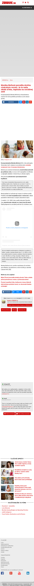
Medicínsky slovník (5, 562)
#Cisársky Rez (22, 309)
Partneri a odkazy (4, 550)
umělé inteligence (6, 512)
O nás (2, 542)
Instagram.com (8, 159)
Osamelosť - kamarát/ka (8, 506)
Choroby (3, 557)
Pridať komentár (10, 413)
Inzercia (2, 548)
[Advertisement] (17, 26)
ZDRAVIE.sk (5, 80)
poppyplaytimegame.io (7, 406)
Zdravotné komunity (5, 563)
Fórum (2, 567)
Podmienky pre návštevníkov (7, 545)
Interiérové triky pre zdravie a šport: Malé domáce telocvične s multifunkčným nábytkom (24, 495)
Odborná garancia (5, 544)
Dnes (11, 80)
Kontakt (2, 552)
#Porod (14, 309)
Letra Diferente (6, 508)
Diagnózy (3, 559)
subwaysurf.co (5, 393)
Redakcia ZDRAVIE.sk (12, 300)
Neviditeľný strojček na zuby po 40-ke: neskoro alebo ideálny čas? (23, 471)
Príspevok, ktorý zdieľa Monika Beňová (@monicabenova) (16, 245)
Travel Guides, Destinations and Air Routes (13, 514)
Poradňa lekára (4, 565)
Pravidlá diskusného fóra (6, 547)
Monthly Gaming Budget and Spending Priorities (15, 510)
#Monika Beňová (6, 309)
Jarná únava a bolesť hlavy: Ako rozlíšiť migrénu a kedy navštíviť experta (23, 463)
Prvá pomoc (3, 560)
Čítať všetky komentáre (24, 413)
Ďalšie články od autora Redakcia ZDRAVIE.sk (19, 305)
